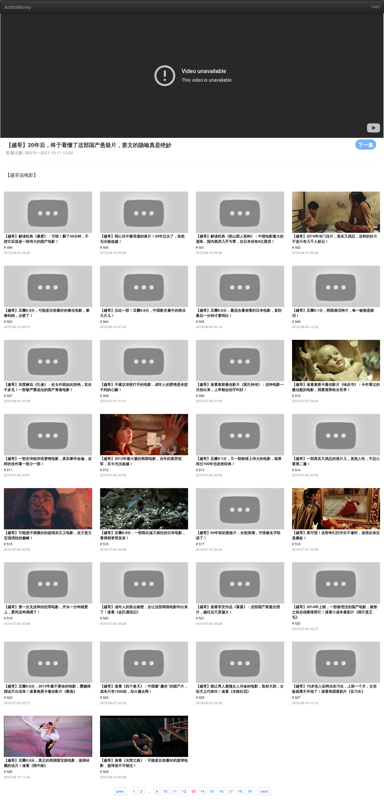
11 (175, 791)
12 (184, 791)
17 (231, 791)
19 (249, 791)
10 (165, 791)
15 (212, 791)
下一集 (366, 144)
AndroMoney (17, 6)
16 (221, 791)
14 (202, 791)
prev (120, 791)
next (264, 791)
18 (240, 791)
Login (375, 7)
